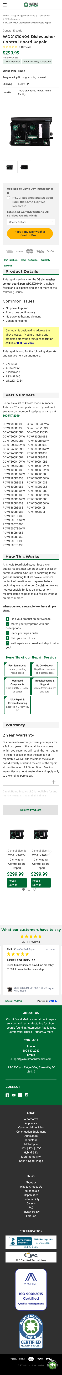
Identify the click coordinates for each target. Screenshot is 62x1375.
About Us (31, 1182)
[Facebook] (7, 1095)
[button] (31, 1242)
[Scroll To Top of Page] (6, 1368)
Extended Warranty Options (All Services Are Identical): (28, 213)
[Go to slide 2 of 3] (29, 889)
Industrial (31, 1140)
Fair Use (31, 1216)
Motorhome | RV (31, 1156)
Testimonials (31, 1190)
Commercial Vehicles (31, 1127)
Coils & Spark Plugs (31, 1161)
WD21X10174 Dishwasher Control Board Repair (17, 862)
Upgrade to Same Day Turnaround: (30, 190)
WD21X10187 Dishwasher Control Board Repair (41, 862)
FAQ (31, 1207)
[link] (31, 989)
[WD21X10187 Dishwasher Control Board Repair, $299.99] (41, 833)
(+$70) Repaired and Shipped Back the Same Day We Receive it (32, 202)
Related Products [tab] (30, 810)
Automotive (31, 1119)
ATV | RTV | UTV (31, 1148)
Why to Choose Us (31, 1186)
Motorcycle (31, 1144)
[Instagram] (26, 1095)
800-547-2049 (25, 343)
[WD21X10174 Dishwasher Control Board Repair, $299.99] (17, 833)
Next (50, 851)
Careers (31, 1203)
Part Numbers (11, 260)
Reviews (8, 265)
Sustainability (31, 1199)
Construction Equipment (31, 1131)
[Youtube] (14, 1095)
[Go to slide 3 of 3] (34, 889)
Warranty (45, 260)
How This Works (29, 260)
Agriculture (31, 1135)
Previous (7, 851)
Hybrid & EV (31, 1152)
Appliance (31, 1123)
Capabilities (31, 1195)
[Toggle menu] (4, 5)
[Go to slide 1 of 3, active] (23, 889)
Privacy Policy (31, 1211)
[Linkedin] (20, 1095)
